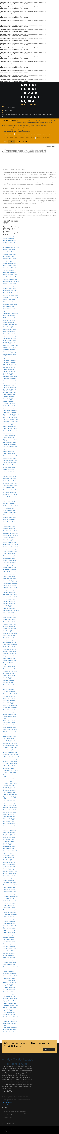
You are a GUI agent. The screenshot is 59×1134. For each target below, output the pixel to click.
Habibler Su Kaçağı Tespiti (9, 571)
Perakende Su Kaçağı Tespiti (10, 807)
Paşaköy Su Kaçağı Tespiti (9, 803)
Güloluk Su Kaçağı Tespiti (9, 537)
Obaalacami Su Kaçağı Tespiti (10, 770)
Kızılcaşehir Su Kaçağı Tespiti (10, 694)
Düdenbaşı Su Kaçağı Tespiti (10, 456)
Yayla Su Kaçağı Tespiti (8, 971)
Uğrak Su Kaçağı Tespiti (9, 930)
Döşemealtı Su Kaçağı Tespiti (10, 446)
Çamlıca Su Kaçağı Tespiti (9, 374)
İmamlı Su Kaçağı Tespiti (9, 615)
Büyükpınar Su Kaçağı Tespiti (10, 358)
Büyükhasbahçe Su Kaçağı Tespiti (9, 354)
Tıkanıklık (5, 137)
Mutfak (33, 134)
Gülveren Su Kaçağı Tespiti (9, 542)
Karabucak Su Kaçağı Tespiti (10, 633)
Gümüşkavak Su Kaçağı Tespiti (10, 546)
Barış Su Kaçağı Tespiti (8, 306)
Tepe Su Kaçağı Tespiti (8, 898)
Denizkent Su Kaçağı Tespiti (10, 428)
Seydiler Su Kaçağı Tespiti (9, 853)
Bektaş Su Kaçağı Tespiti (9, 315)
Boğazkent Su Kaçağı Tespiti (10, 336)
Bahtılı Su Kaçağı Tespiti (9, 299)
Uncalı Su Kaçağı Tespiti (9, 941)
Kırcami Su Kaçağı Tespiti (9, 680)
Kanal (38, 137)
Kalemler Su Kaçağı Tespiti (9, 628)
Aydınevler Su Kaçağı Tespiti (10, 290)
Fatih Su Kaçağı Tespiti (8, 499)
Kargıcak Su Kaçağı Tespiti (9, 651)
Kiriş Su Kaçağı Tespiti (8, 682)
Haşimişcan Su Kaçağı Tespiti (10, 590)
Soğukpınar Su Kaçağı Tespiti (10, 871)
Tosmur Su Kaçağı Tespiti (9, 921)
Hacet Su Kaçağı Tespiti (9, 574)
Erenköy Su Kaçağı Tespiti (9, 478)
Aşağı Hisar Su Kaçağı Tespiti (10, 274)
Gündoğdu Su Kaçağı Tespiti (10, 549)
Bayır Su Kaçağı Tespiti (8, 311)
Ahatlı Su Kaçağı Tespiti (8, 238)
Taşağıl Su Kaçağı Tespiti (9, 887)
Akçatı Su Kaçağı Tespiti (9, 242)
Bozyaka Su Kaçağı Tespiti (9, 340)
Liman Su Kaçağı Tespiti (9, 741)
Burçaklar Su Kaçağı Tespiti (9, 349)
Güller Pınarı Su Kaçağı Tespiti (10, 535)
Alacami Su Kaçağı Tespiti (9, 254)
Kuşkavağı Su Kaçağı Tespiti (10, 729)
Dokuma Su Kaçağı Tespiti (9, 442)
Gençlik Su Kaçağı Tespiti (9, 519)
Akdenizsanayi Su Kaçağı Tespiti (11, 247)
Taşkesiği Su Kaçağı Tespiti (9, 891)
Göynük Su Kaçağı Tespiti (9, 528)
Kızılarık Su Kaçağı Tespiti (9, 691)
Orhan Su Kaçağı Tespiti (9, 785)
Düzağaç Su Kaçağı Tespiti (9, 462)
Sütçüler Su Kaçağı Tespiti (9, 882)
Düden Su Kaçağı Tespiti (9, 453)
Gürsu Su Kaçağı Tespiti (9, 558)
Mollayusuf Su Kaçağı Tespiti (10, 761)
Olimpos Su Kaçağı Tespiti (9, 781)
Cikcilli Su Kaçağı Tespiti (9, 403)
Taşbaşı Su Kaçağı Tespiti (9, 889)
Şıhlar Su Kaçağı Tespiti (8, 857)
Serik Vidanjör (5, 1104)
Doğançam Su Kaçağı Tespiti (10, 440)
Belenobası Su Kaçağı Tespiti (10, 324)
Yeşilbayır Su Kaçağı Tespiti (9, 1001)
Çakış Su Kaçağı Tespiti (8, 369)
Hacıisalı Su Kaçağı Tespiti (9, 578)
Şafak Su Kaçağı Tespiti (8, 814)
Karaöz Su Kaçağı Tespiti (9, 647)
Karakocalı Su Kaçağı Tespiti (10, 642)
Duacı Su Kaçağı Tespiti (8, 451)
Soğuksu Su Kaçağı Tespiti (9, 873)
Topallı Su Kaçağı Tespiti (9, 907)
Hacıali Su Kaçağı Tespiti (9, 576)
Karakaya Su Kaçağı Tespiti (9, 640)
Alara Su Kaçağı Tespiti (8, 256)
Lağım (32, 137)
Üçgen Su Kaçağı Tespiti (9, 928)
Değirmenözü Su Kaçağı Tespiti (10, 419)
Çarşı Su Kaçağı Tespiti (8, 385)
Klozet (39, 134)
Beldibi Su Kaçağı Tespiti (9, 318)
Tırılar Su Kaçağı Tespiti (8, 905)
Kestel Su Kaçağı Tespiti (9, 678)
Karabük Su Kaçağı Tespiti (9, 635)
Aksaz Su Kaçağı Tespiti (9, 249)
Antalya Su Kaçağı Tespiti (9, 270)
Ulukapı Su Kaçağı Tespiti (9, 937)
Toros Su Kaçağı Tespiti (8, 916)
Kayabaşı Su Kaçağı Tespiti (9, 660)
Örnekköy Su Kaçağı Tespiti (9, 790)
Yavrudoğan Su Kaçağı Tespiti (10, 966)
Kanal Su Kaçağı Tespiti (8, 631)
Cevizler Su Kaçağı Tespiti (9, 399)
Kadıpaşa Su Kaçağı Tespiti (9, 624)
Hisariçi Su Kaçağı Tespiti (9, 599)
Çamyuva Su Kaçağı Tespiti (9, 378)
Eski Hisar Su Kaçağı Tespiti (10, 483)
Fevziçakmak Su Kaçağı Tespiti (10, 506)
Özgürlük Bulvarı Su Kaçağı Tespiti (9, 797)
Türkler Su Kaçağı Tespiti (9, 923)
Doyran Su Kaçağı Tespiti (9, 449)
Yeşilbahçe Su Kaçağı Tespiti (10, 998)
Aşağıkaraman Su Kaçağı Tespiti (11, 281)
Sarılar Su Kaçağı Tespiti (9, 837)
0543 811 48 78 (9, 110)
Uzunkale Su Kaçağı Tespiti (9, 948)
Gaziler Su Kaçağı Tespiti (9, 510)
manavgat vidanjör (13, 1084)
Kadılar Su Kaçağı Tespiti (9, 622)
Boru (16, 137)
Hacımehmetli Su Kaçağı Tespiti (10, 583)
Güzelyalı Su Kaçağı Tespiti (9, 567)
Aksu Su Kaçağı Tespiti (8, 252)
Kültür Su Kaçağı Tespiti (9, 720)
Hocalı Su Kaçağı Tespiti (9, 606)
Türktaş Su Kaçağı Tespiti (9, 926)
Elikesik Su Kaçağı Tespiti (9, 465)
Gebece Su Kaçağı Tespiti (9, 512)
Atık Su (22, 137)
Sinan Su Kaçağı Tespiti (8, 860)
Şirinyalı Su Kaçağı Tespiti (9, 862)
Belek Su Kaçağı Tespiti (8, 322)
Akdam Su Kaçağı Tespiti (9, 245)
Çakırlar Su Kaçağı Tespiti (9, 367)
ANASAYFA (5, 120)
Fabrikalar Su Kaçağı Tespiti (10, 494)
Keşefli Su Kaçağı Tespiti (9, 675)
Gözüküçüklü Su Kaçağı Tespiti (10, 533)
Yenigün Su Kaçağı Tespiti (9, 985)
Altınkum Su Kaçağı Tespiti (9, 265)
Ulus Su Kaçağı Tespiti (8, 939)
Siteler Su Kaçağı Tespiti (9, 869)
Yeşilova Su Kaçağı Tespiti (9, 1010)
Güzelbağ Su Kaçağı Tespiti (9, 562)
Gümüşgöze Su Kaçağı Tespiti (10, 544)
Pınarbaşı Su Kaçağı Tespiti (9, 810)
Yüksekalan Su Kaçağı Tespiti (10, 1027)
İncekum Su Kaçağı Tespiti (9, 617)
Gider (44, 134)
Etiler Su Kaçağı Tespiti (8, 487)
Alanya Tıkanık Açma (7, 1102)
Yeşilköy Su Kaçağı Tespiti (9, 1007)
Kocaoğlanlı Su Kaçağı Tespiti (10, 707)
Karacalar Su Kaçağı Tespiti (9, 637)
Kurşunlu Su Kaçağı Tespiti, (9, 725)
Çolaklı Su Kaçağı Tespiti (9, 408)
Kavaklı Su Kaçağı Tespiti (9, 658)
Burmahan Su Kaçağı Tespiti (10, 352)
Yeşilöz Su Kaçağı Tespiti (9, 1012)
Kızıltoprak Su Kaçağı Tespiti (10, 703)
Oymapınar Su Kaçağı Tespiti (10, 794)
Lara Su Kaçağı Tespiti (8, 738)
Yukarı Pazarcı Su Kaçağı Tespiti (11, 1019)
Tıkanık (50, 134)
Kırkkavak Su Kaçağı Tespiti (9, 684)
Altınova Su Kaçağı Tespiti (9, 268)
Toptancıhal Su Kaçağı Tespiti (10, 914)
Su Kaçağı (11, 141)
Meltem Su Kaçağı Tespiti (9, 750)
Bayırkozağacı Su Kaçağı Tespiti (10, 313)
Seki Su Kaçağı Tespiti (8, 841)
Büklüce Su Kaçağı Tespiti (9, 347)
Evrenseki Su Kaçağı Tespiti (9, 492)
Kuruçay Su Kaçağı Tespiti (9, 727)
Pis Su (27, 137)
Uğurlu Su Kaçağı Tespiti (9, 932)
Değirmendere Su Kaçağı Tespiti (11, 415)
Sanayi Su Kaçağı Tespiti (9, 823)
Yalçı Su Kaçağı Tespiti (8, 960)
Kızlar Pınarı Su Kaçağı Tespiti (10, 705)
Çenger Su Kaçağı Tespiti (9, 396)
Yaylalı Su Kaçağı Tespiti (9, 978)
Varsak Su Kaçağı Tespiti (9, 957)
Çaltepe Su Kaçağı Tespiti (9, 371)
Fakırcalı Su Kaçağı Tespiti (9, 496)
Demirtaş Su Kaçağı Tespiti (9, 426)
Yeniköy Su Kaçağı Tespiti (9, 987)
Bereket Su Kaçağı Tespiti (9, 327)
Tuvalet (5, 134)
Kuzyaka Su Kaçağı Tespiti (9, 736)
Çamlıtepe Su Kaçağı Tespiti (10, 376)
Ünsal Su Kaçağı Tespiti (8, 944)
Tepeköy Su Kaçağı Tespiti (9, 900)
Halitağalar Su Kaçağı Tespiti (10, 587)
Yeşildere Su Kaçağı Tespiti (9, 1003)
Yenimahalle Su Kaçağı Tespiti (10, 994)
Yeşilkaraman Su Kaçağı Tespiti (10, 1005)
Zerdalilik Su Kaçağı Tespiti (9, 1032)
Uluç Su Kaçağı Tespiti (8, 935)
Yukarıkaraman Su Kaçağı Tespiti (9, 1024)
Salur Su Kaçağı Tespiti (8, 821)
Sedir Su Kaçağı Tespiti (8, 839)
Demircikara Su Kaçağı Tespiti (10, 421)
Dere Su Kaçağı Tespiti (8, 433)
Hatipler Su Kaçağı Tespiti (9, 592)
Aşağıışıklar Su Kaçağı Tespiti (10, 279)
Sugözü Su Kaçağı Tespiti (9, 878)
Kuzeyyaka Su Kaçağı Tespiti (10, 734)
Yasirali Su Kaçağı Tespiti (9, 964)
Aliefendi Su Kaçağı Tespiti (9, 258)
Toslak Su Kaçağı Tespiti (9, 919)
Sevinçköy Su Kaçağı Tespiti (10, 850)
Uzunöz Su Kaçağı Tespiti (9, 953)
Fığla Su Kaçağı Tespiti (8, 508)
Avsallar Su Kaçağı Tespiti (9, 288)
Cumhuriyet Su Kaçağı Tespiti (10, 410)
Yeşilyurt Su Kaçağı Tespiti (9, 1014)
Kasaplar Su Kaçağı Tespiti (9, 656)
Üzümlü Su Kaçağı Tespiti (9, 946)
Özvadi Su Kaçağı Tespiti (9, 800)
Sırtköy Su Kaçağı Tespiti (9, 864)
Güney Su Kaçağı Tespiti (9, 556)
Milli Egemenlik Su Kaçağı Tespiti (11, 756)
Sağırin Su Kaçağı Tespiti (9, 816)
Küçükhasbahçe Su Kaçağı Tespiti (9, 717)
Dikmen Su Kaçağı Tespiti (9, 435)
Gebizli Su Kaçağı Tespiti (9, 515)
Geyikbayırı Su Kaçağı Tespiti (10, 524)
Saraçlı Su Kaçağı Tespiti (9, 832)
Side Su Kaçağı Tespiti (8, 855)
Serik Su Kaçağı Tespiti (8, 848)
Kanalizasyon (19, 134)
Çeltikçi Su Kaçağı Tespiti (9, 394)
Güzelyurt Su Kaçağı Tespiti (9, 569)
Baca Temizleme (46, 137)
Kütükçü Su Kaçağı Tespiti (9, 731)
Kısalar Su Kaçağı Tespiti (9, 687)
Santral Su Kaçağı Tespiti (9, 828)
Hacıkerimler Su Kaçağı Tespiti (10, 581)
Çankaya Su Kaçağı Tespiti (9, 380)
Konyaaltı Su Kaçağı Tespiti (9, 714)
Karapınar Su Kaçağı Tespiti (9, 649)
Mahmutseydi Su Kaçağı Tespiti (10, 745)
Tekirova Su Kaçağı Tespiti (9, 894)
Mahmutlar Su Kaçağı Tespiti (10, 743)
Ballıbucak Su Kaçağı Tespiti (10, 304)
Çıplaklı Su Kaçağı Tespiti (9, 405)
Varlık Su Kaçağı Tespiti (8, 955)
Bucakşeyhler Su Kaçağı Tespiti (10, 345)
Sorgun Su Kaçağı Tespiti (9, 875)
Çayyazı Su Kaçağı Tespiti (9, 392)
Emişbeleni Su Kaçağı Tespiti (10, 474)
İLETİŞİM (25, 141)
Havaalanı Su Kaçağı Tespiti (10, 594)
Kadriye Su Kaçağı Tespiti (9, 626)
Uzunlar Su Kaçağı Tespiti (9, 951)
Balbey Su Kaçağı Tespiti (9, 302)
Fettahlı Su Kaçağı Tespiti (9, 503)
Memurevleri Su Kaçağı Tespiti (10, 752)
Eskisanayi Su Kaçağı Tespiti (10, 485)
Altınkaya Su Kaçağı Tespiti (9, 263)
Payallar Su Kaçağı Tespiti (9, 805)
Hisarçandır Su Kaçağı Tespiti (10, 597)
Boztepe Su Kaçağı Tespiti (9, 338)
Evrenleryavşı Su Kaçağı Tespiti (10, 490)
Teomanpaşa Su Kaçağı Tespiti (10, 896)
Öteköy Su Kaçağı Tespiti (9, 792)
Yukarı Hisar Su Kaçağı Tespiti (10, 1016)
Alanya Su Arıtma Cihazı (8, 1101)
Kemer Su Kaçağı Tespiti (9, 666)
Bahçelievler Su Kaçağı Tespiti (10, 295)
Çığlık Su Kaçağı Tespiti (8, 401)
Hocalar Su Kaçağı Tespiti (9, 601)
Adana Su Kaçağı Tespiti (9, 236)
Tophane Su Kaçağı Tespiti (9, 912)
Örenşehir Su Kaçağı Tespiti (10, 783)
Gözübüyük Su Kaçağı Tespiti (10, 531)
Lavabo (11, 134)
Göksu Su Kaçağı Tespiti (9, 526)
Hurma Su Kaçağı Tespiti (9, 608)
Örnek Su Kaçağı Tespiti (9, 788)
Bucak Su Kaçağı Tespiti (9, 343)
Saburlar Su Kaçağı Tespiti (9, 812)
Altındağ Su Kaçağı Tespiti (9, 261)
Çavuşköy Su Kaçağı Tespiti (9, 387)
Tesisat (5, 141)
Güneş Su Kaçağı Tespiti (9, 553)
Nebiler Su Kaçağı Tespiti (9, 766)
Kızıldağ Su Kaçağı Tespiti (9, 696)
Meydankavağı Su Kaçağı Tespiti (11, 754)
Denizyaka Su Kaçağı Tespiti (10, 430)
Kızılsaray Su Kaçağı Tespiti (9, 700)
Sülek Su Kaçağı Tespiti (8, 880)
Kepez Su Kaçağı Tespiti (9, 673)
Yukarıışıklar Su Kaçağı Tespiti (10, 1021)
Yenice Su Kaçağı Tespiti (9, 980)
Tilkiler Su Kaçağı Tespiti (9, 903)
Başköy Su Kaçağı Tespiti (9, 308)
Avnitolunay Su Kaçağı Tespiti (10, 286)
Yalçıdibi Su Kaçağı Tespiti (9, 962)
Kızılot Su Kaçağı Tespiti (9, 698)
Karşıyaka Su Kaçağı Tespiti (9, 653)
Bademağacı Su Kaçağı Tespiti (10, 293)
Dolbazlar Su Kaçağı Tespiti (9, 444)
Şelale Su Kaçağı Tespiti (9, 844)
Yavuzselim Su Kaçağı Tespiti (10, 969)
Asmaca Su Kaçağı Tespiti (9, 283)
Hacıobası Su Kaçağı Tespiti (9, 585)
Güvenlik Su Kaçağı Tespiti (9, 560)
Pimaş (11, 137)
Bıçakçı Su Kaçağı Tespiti (9, 333)
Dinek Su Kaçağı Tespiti (8, 437)
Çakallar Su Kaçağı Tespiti (9, 365)
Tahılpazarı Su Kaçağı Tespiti (10, 885)
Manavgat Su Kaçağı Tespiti (10, 747)
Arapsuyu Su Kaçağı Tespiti (9, 272)
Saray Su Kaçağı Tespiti (9, 835)
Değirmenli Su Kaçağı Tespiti (10, 417)
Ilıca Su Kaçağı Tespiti (8, 612)
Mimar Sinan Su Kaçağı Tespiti (10, 759)
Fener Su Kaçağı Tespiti (9, 501)
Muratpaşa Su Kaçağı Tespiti (10, 763)
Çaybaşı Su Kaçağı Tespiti (9, 390)
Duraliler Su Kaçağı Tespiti (9, 458)
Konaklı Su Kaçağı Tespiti (9, 709)
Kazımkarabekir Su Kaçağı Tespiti (9, 663)
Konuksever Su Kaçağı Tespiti (10, 712)
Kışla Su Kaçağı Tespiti (8, 689)
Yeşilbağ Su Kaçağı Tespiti (9, 996)
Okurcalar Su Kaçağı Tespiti (9, 778)
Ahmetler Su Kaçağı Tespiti (9, 240)
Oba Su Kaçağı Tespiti (8, 768)
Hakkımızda (13, 120)
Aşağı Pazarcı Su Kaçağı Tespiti (10, 277)
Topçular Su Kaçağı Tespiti (9, 910)
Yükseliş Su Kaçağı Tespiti (9, 1029)
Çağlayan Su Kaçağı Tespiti (9, 360)
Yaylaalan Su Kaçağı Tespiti (9, 973)
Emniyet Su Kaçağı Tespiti (9, 476)
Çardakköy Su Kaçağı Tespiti (10, 383)
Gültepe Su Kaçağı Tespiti (9, 540)
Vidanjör (18, 141)
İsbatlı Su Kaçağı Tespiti (9, 619)
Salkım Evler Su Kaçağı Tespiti (10, 819)
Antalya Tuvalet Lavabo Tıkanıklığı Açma (17, 1061)
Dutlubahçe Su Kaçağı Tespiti (10, 460)
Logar (27, 134)
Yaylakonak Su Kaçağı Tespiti (10, 976)
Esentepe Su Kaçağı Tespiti (9, 481)
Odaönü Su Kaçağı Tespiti (9, 772)
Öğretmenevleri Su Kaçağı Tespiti (9, 775)
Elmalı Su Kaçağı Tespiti (9, 467)
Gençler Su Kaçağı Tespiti (9, 517)
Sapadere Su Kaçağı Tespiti (9, 830)
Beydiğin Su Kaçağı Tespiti (9, 329)
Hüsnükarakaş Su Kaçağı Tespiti (11, 610)
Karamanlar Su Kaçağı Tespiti (10, 644)
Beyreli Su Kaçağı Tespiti (9, 331)
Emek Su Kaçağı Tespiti (8, 469)
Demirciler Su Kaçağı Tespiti (10, 424)
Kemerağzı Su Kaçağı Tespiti (10, 671)
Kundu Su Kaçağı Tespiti (9, 722)
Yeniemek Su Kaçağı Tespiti (9, 982)
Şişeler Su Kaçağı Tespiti (9, 866)
